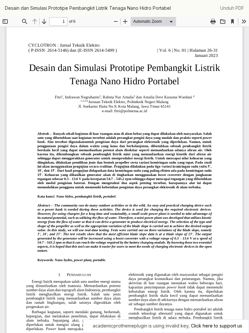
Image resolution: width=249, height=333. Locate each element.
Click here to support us (216, 325)
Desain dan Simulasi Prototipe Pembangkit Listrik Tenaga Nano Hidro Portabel (88, 8)
